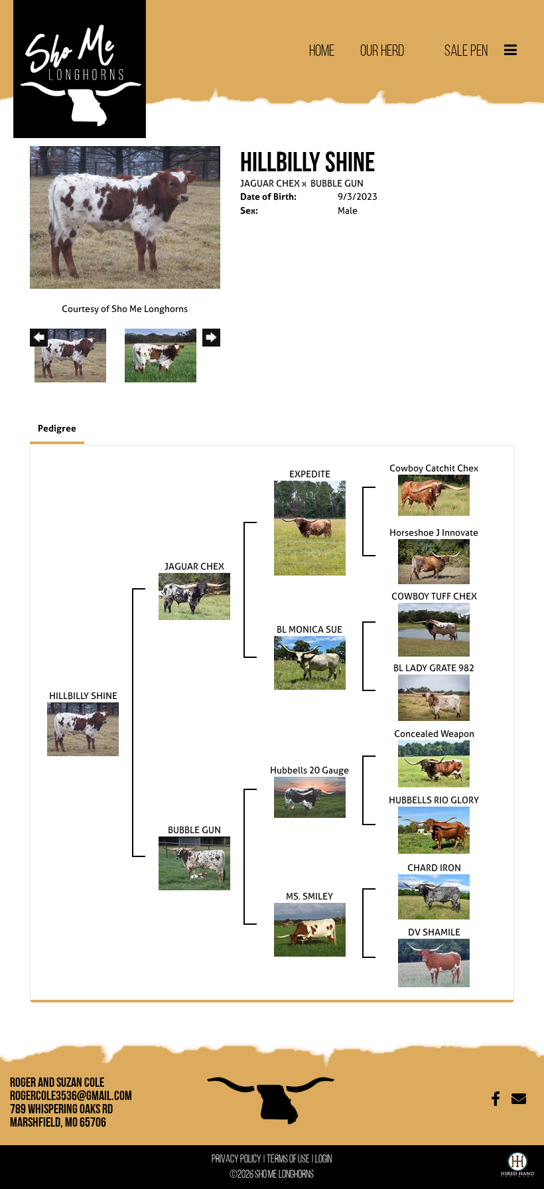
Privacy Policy (236, 1158)
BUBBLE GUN (337, 183)
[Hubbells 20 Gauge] (310, 796)
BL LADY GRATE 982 (433, 667)
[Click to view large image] (125, 216)
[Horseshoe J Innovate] (434, 560)
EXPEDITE (309, 473)
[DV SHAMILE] (434, 962)
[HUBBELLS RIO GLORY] (434, 829)
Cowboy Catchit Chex (433, 467)
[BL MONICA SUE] (310, 661)
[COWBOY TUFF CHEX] (434, 628)
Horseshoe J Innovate (433, 532)
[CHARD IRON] (434, 896)
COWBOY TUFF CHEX (434, 596)
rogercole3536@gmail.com (71, 1095)
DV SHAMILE (434, 931)
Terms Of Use (288, 1158)
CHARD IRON (434, 867)
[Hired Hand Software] (517, 1162)
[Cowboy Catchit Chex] (434, 494)
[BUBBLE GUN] (194, 862)
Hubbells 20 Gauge (309, 769)
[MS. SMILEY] (310, 929)
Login (323, 1158)
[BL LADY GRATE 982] (434, 696)
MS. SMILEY (309, 896)
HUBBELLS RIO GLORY (434, 799)
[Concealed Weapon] (434, 763)
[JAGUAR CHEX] (194, 595)
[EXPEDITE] (310, 527)
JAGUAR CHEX (270, 183)
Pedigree (57, 428)
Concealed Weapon (434, 733)
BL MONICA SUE (309, 629)
